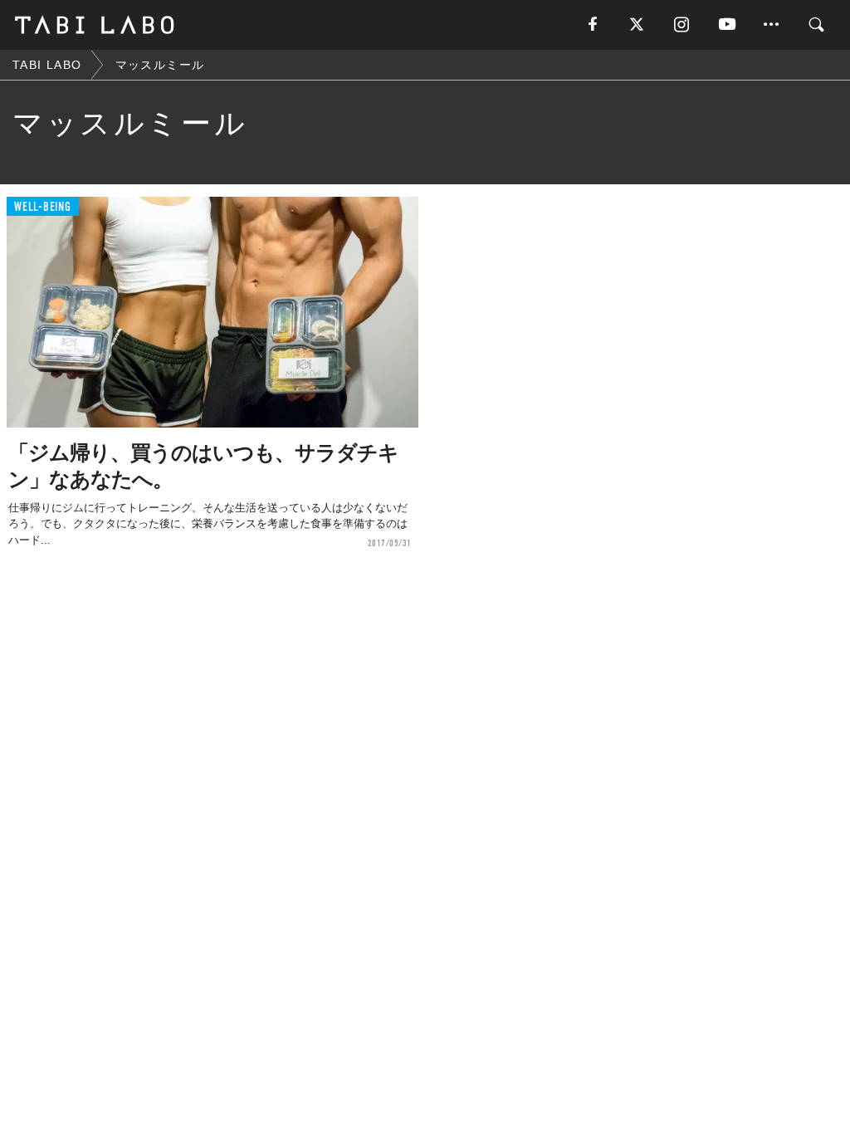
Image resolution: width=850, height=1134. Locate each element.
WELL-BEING (42, 207)
